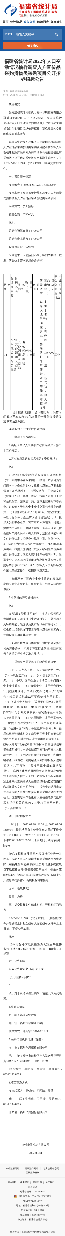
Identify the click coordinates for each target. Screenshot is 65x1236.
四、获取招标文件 (17, 816)
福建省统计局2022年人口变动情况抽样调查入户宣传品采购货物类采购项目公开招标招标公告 (32, 70)
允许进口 (36, 287)
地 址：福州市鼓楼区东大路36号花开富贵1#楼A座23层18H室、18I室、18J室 (32, 1058)
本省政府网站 (12, 1168)
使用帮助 (24, 1182)
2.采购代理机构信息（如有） (23, 1039)
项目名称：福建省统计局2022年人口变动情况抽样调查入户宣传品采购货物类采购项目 (32, 195)
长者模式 (32, 45)
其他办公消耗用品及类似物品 (21, 355)
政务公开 (29, 22)
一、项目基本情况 (17, 176)
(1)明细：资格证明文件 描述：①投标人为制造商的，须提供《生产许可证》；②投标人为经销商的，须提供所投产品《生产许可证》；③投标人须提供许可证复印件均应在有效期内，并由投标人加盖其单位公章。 (32, 624)
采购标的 (21, 287)
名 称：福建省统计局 (20, 1014)
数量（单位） (28, 286)
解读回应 (43, 22)
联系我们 (37, 1182)
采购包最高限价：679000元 (22, 238)
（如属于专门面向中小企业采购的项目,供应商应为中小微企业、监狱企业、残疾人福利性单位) (32, 584)
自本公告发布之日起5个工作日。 (26, 968)
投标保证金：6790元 (18, 246)
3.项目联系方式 (15, 1082)
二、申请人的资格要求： (21, 437)
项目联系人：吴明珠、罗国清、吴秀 (28, 1090)
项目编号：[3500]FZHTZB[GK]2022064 (29, 184)
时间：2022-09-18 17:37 (15, 94)
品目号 (7, 287)
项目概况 (11, 104)
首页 (5, 22)
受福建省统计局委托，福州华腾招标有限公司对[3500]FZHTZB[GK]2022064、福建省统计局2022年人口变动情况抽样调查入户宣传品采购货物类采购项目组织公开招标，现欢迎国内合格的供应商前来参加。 (32, 123)
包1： (9, 222)
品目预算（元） (50, 287)
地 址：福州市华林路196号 (23, 1023)
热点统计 (32, 1187)
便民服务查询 (32, 1172)
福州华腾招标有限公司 (32, 1144)
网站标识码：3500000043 (32, 1191)
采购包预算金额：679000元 (22, 230)
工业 (57, 354)
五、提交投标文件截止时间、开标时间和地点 (32, 907)
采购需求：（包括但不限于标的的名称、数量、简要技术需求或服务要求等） (32, 258)
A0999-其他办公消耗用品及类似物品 (14, 355)
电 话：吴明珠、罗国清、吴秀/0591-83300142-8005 (32, 1101)
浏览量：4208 (37, 94)
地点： (10, 936)
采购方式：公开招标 (18, 206)
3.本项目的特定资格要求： (22, 597)
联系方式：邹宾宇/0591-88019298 (26, 1031)
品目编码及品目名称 (14, 287)
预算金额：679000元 (18, 214)
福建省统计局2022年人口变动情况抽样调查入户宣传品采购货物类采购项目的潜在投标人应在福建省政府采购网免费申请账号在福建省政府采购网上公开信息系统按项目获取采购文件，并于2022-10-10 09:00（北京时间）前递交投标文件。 (32, 155)
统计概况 (16, 22)
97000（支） (28, 354)
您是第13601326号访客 (32, 1210)
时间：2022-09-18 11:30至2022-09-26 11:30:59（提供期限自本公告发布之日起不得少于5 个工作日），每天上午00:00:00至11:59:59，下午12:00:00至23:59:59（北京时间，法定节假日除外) (32, 835)
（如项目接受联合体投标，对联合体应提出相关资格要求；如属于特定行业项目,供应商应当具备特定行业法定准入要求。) (32, 648)
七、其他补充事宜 (17, 977)
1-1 (5, 354)
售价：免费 (13, 896)
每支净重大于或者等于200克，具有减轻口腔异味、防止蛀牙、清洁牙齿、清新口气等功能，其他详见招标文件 (43, 354)
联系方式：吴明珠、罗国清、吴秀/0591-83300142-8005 (32, 1072)
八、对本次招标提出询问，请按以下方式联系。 (32, 996)
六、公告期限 (14, 960)
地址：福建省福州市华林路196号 (32, 1205)
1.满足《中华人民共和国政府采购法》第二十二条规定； (32, 448)
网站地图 (11, 1182)
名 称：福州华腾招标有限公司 (25, 1047)
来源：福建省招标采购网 (15, 91)
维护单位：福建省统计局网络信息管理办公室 (32, 1231)
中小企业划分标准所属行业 (58, 287)
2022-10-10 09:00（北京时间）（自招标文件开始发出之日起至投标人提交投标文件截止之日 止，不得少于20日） (32, 923)
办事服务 (56, 22)
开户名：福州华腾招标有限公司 (25, 1112)
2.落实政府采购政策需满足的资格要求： (30, 458)
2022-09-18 (32, 1152)
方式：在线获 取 (16, 888)
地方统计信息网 (51, 1168)
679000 (50, 354)
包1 (8, 466)
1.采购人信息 (14, 1006)
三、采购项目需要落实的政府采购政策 (29, 661)
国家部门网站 (31, 1168)
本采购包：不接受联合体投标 (24, 428)
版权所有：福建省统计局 (32, 1214)
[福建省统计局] (33, 10)
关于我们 (49, 1182)
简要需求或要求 (43, 287)
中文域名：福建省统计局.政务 (32, 1219)
